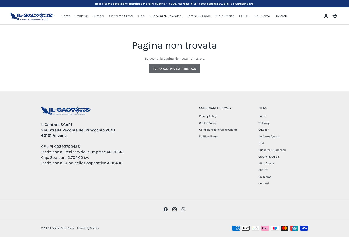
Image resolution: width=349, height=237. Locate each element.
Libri (141, 16)
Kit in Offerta (224, 16)
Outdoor (98, 16)
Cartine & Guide (199, 16)
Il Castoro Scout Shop (62, 228)
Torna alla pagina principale (174, 68)
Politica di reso (208, 136)
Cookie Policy (207, 123)
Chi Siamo (262, 16)
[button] (334, 16)
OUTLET (244, 16)
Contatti (281, 16)
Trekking (81, 16)
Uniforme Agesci (121, 16)
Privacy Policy (208, 116)
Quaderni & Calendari (165, 16)
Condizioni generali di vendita (218, 129)
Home (65, 16)
